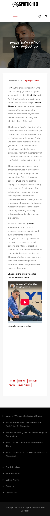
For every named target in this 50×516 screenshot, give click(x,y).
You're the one (24, 385)
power (12, 385)
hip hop (12, 381)
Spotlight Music (32, 80)
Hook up (21, 381)
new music (33, 381)
